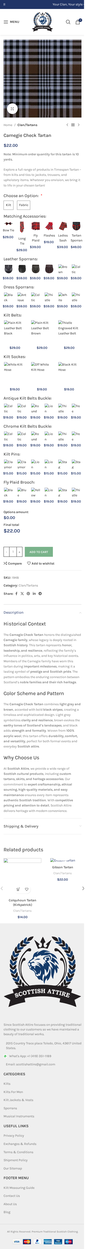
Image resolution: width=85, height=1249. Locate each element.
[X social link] (22, 594)
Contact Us (12, 1196)
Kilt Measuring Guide (19, 1188)
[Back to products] (73, 125)
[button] (18, 889)
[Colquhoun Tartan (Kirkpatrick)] (22, 877)
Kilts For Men (13, 1092)
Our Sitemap (13, 1168)
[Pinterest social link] (28, 594)
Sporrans (10, 1108)
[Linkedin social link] (34, 594)
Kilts (7, 1084)
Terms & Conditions (18, 1152)
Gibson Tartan (62, 867)
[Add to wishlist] (26, 889)
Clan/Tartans (27, 125)
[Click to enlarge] (12, 108)
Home (8, 125)
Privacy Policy (14, 1136)
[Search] (68, 22)
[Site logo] (42, 22)
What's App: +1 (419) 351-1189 (30, 1056)
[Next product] (78, 125)
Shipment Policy (16, 1160)
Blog (7, 1212)
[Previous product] (67, 125)
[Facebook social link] (16, 594)
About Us (10, 1204)
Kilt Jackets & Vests (18, 1100)
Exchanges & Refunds (20, 1144)
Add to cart (39, 552)
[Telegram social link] (40, 594)
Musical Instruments (19, 1116)
